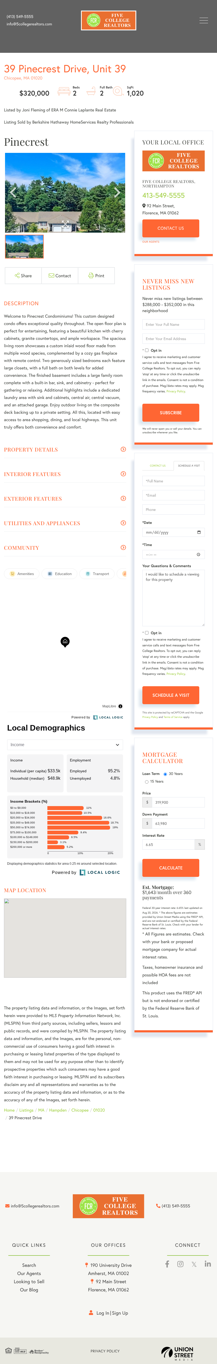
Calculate (171, 868)
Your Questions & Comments (166, 565)
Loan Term (151, 773)
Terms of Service (173, 717)
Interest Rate (153, 835)
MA (41, 1110)
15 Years (157, 781)
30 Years (176, 773)
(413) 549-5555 (20, 16)
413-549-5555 (163, 195)
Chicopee (80, 1110)
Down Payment (155, 814)
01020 (99, 1110)
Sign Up (120, 1313)
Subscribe (171, 412)
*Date (147, 522)
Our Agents (150, 241)
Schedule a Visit (189, 465)
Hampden (58, 1110)
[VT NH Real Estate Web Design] (186, 1354)
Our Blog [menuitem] (29, 1289)
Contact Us (171, 228)
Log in (103, 1313)
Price (146, 793)
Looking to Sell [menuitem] (29, 1281)
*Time (147, 544)
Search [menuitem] (29, 1265)
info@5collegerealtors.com (29, 24)
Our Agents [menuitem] (29, 1273)
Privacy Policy (175, 391)
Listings (26, 1110)
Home (9, 1110)
